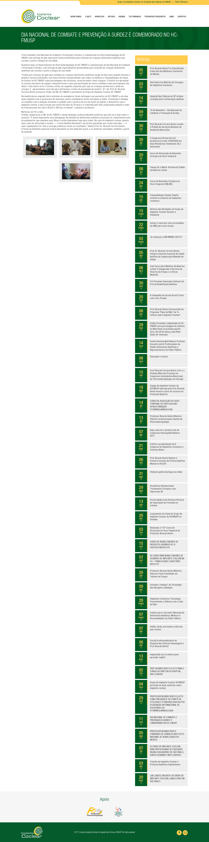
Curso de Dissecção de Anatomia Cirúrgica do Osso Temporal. (160, 157)
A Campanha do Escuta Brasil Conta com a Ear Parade (161, 299)
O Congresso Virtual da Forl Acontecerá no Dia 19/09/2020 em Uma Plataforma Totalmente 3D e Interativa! (160, 142)
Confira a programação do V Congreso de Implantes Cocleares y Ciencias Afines (161, 448)
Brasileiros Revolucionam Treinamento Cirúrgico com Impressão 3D (157, 489)
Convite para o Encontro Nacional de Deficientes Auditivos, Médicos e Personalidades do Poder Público (161, 616)
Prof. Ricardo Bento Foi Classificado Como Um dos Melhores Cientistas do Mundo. (161, 72)
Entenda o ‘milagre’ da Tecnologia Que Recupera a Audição (160, 588)
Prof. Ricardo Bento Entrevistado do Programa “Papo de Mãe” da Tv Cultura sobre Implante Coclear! (161, 313)
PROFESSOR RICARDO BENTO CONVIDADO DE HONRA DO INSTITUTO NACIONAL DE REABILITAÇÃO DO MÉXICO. (161, 735)
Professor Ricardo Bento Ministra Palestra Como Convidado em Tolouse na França (160, 574)
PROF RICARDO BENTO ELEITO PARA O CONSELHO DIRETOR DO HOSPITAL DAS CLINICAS (161, 672)
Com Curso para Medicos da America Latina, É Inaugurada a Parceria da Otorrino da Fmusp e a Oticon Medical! (162, 270)
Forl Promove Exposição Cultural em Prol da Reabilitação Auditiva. (161, 285)
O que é (88, 17)
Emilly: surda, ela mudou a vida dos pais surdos (161, 630)
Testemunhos (135, 17)
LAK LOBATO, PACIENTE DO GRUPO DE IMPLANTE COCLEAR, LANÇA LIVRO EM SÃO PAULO (162, 779)
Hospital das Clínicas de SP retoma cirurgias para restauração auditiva (161, 100)
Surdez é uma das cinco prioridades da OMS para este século (161, 227)
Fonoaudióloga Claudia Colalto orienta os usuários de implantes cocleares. (160, 199)
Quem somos (75, 17)
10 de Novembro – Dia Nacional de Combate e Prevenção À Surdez (160, 114)
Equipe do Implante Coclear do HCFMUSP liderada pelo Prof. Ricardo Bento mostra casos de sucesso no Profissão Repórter (161, 390)
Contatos (181, 17)
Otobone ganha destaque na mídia (160, 476)
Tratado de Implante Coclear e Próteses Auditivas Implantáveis (159, 765)
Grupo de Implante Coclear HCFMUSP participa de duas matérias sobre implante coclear (162, 686)
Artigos (111, 17)
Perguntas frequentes (155, 17)
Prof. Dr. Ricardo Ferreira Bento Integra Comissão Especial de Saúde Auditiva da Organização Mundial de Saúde (161, 255)
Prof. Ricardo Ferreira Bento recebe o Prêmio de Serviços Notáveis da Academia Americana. (161, 128)
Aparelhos (99, 17)
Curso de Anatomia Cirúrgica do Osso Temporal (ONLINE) (159, 185)
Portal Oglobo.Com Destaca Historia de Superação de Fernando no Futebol (161, 503)
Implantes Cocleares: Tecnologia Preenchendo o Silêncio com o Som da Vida (160, 602)
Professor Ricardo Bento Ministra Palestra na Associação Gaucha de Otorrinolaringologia (160, 420)
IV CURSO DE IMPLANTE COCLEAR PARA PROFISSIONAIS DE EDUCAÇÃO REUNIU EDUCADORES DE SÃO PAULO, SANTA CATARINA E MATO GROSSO (161, 751)
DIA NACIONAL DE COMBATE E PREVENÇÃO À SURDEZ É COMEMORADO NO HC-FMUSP (158, 721)
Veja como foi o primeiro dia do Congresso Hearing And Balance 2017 (159, 434)
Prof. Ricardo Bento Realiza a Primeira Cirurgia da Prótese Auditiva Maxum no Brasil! (162, 462)
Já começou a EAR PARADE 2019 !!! (160, 241)
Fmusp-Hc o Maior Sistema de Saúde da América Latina (162, 171)
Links (171, 17)
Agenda (122, 17)
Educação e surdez (153, 360)
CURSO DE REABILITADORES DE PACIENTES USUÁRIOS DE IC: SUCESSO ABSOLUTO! (158, 545)
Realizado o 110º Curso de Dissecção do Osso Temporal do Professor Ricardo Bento (159, 531)
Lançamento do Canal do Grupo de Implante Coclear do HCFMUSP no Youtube (160, 517)
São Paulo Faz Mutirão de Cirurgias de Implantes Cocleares (161, 86)
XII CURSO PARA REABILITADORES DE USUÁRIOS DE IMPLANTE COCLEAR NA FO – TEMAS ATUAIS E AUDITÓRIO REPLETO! (161, 560)
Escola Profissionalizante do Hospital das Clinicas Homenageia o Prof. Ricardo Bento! (161, 644)
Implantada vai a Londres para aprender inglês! (159, 658)
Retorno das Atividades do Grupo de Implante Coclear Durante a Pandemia (161, 213)
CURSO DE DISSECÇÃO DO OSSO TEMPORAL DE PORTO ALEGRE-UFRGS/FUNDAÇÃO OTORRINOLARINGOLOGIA (159, 405)
